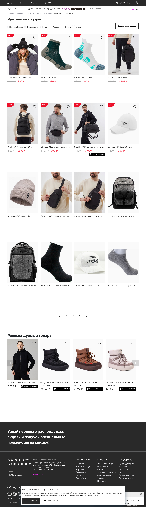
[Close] (140, 494)
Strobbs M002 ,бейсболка (120, 147)
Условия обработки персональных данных (106, 475)
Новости (80, 475)
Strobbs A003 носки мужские (55, 285)
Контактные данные (85, 467)
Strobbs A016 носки (50, 77)
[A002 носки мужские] (123, 262)
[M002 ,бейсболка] (123, 123)
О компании (35, 3)
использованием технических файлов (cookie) (81, 495)
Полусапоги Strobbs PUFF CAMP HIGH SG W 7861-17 (97, 382)
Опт (58, 9)
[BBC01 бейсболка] (89, 262)
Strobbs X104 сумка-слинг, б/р (88, 216)
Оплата (22, 3)
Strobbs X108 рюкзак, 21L (120, 77)
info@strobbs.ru (14, 475)
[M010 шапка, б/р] (22, 192)
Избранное (102, 467)
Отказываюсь (51, 501)
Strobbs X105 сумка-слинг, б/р (55, 216)
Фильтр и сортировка (127, 26)
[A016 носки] (56, 54)
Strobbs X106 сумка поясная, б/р (56, 147)
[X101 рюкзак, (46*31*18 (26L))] (22, 262)
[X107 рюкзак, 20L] (22, 123)
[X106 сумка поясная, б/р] (56, 123)
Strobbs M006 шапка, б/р (19, 77)
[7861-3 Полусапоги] (55, 359)
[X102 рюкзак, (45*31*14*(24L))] (123, 192)
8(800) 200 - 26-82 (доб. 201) (43, 469)
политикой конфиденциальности (51, 495)
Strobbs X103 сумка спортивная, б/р (91, 147)
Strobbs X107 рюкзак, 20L (19, 147)
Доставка (11, 3)
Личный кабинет (105, 464)
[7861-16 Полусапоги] (121, 359)
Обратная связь (126, 478)
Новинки (38, 9)
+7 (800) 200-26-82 (123, 3)
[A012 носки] (89, 54)
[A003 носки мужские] (56, 262)
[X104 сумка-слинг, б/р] (89, 192)
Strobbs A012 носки (83, 77)
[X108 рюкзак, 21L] (123, 54)
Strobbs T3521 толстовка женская (23, 382)
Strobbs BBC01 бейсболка (86, 285)
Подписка (102, 481)
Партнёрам (81, 478)
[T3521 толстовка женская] (22, 359)
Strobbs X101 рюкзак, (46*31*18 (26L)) (25, 285)
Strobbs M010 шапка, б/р (19, 216)
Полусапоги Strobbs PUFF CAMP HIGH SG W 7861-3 (64, 382)
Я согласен (31, 501)
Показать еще (38, 475)
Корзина (101, 469)
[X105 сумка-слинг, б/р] (56, 192)
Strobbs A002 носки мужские (121, 285)
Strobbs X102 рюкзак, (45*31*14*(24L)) (126, 216)
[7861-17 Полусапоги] (88, 359)
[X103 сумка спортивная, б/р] (89, 123)
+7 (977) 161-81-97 (18, 459)
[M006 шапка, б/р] (22, 54)
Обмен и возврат (127, 475)
